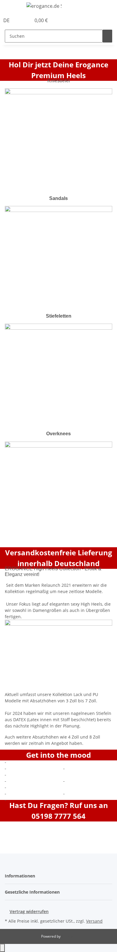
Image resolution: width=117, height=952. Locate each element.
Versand (94, 921)
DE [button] (7, 20)
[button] (19, 20)
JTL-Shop (69, 936)
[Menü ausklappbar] (12, 7)
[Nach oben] (2, 948)
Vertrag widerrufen (29, 911)
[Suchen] (107, 36)
